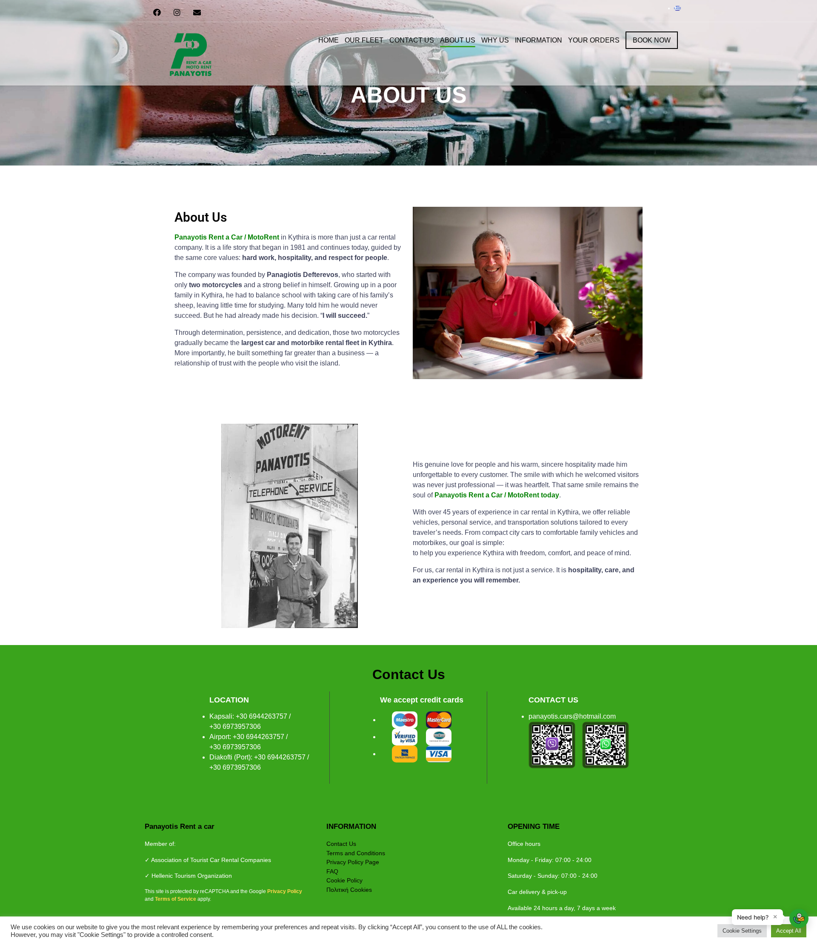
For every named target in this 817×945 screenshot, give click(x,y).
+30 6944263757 (261, 716)
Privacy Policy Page (352, 862)
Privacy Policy (284, 891)
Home (328, 40)
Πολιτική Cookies (349, 889)
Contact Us (411, 40)
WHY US (495, 40)
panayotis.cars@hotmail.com (572, 716)
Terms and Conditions (355, 853)
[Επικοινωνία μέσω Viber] (551, 745)
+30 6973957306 (235, 726)
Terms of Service (176, 899)
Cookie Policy (344, 880)
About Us (457, 40)
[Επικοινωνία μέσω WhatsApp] (605, 745)
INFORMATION (538, 40)
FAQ (332, 871)
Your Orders (594, 40)
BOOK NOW (652, 40)
